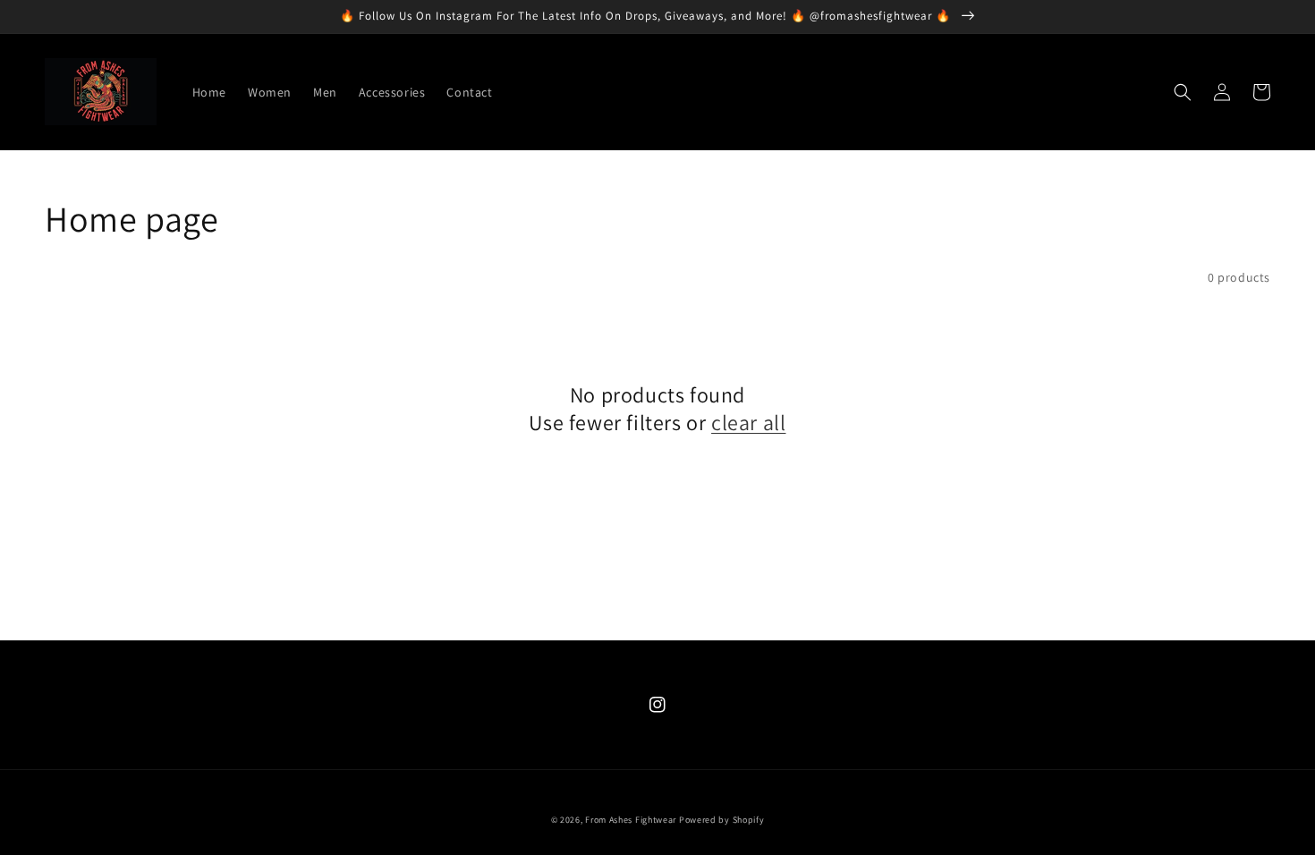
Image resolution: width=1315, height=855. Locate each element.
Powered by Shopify (722, 819)
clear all (748, 422)
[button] (1182, 92)
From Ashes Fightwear (630, 819)
